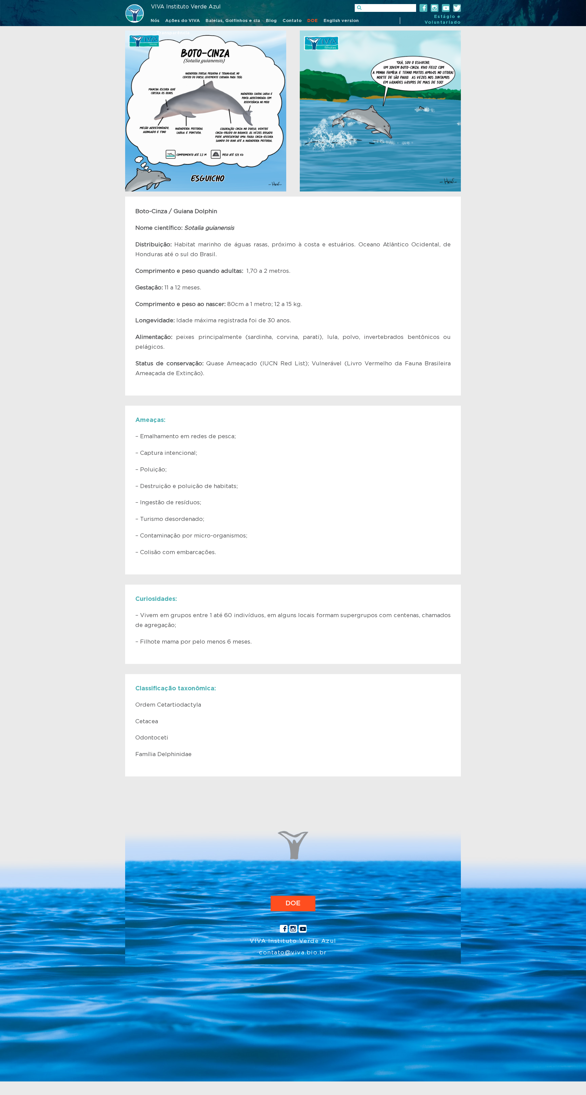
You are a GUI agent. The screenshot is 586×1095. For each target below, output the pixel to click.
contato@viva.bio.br (293, 952)
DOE (293, 903)
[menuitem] (155, 21)
